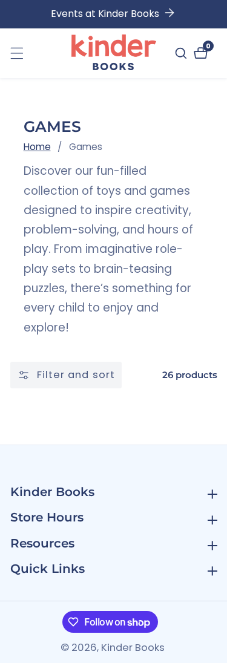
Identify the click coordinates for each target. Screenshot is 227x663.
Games (85, 146)
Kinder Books (133, 648)
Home (37, 146)
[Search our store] (182, 53)
